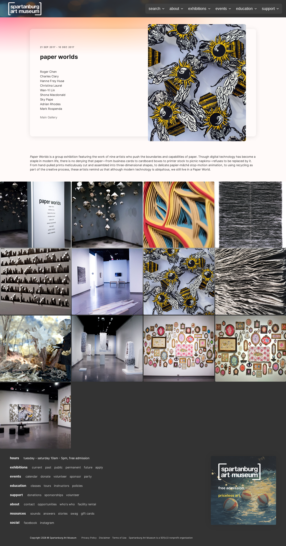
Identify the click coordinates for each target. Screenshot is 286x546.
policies (77, 485)
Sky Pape (46, 99)
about (174, 8)
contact (29, 504)
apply (99, 467)
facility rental (87, 504)
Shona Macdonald (52, 94)
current (37, 467)
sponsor (75, 476)
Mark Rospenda (51, 108)
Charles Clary (49, 76)
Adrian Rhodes (50, 104)
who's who (67, 504)
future (88, 467)
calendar (31, 476)
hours (14, 458)
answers (49, 513)
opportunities (47, 504)
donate (45, 476)
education (244, 8)
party (88, 476)
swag (74, 513)
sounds (35, 513)
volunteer (60, 476)
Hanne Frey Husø (52, 81)
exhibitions (197, 8)
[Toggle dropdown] (163, 8)
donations (34, 495)
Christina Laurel (51, 85)
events (221, 8)
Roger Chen (48, 71)
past (48, 467)
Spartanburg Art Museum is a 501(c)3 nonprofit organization (161, 537)
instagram (47, 523)
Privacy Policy (89, 537)
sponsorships (53, 495)
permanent (73, 467)
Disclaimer (104, 537)
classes (36, 485)
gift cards (87, 513)
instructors (61, 485)
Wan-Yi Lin (47, 90)
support (268, 8)
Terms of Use (119, 537)
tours (47, 485)
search (154, 8)
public (58, 467)
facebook (30, 523)
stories (63, 513)
